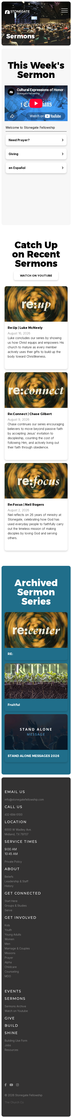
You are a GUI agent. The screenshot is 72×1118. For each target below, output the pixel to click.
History (9, 886)
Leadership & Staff (16, 881)
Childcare (11, 967)
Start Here (11, 901)
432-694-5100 (14, 814)
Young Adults (13, 934)
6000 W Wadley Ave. (18, 829)
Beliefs (9, 876)
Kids (7, 925)
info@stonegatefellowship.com (24, 799)
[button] (64, 10)
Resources (11, 1049)
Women (9, 939)
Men (7, 943)
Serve (8, 910)
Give (10, 1018)
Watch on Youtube (16, 1011)
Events (13, 991)
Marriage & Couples (17, 948)
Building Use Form (16, 1040)
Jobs (8, 1045)
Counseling (12, 971)
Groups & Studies (16, 905)
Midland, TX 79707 (16, 834)
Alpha (8, 962)
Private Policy (13, 861)
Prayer (9, 957)
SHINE (11, 1033)
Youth (8, 930)
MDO (8, 976)
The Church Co (14, 1102)
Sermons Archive (15, 1006)
